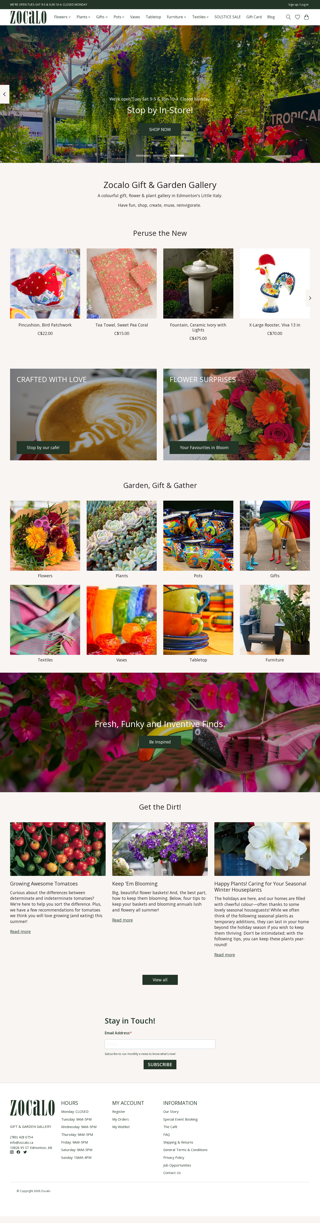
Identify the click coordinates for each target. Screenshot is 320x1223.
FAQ (166, 1134)
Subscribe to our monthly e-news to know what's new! (140, 1054)
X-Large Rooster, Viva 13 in (274, 325)
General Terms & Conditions (185, 1149)
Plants (122, 575)
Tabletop (153, 17)
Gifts (274, 575)
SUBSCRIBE (160, 1065)
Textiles (45, 660)
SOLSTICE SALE (228, 17)
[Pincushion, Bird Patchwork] (45, 283)
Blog (271, 17)
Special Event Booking (180, 1119)
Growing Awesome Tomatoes (44, 883)
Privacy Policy (173, 1157)
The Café (170, 1126)
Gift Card (254, 17)
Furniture (275, 660)
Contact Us (172, 1172)
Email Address (117, 1032)
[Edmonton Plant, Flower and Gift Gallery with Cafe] (28, 17)
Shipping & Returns (178, 1142)
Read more (20, 931)
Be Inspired (160, 742)
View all (160, 980)
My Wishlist (121, 1126)
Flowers (45, 575)
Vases (135, 17)
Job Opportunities (177, 1165)
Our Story (171, 1111)
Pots (198, 575)
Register (118, 1111)
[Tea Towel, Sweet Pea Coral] (122, 283)
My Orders (120, 1119)
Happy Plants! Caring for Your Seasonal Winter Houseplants (260, 886)
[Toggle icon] (288, 17)
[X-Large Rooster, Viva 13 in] (275, 283)
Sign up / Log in (298, 5)
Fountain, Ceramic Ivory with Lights (198, 327)
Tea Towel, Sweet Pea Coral (121, 325)
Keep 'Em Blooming (134, 883)
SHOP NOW (160, 129)
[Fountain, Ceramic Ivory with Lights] (198, 283)
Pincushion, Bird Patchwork (45, 325)
